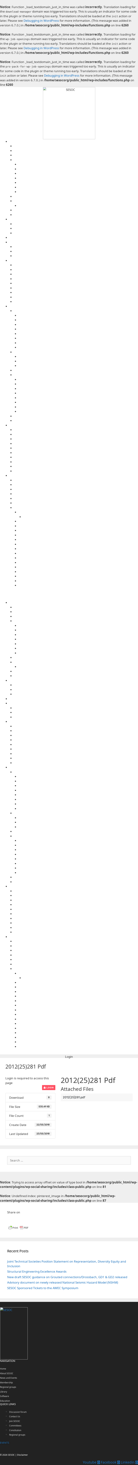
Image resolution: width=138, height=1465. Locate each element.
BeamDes (76, 430)
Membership (6, 1382)
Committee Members (76, 151)
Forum (73, 237)
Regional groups (73, 260)
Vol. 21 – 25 (78, 329)
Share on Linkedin (21, 1220)
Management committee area (78, 187)
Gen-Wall (75, 443)
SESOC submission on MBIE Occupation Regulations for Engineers (78, 402)
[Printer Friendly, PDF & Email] (18, 1229)
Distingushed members (76, 155)
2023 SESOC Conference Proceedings (78, 356)
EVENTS (4, 1442)
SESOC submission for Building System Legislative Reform (78, 398)
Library (74, 306)
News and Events (73, 219)
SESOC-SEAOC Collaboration (76, 247)
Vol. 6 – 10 (78, 343)
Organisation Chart (78, 192)
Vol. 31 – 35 (78, 320)
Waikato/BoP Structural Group (75, 297)
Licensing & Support (76, 466)
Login (50, 1087)
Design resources (73, 475)
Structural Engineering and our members (75, 210)
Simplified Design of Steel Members (78, 581)
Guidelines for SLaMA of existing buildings (78, 540)
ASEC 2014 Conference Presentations (78, 366)
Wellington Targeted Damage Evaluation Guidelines (78, 585)
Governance (76, 160)
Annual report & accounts (78, 164)
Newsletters (75, 370)
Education (5, 1400)
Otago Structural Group (76, 283)
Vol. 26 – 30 (78, 325)
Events (76, 224)
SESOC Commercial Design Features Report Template (78, 562)
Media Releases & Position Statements (76, 228)
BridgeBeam (76, 434)
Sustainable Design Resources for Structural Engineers (76, 503)
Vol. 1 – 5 (78, 347)
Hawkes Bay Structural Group (76, 274)
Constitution (78, 178)
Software (73, 425)
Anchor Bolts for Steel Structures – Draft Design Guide (78, 535)
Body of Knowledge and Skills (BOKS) (78, 379)
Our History (76, 196)
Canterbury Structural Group (75, 270)
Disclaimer (75, 462)
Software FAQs (75, 471)
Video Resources (76, 421)
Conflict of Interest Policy (78, 173)
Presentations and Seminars (76, 416)
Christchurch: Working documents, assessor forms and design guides (78, 384)
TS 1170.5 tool (76, 480)
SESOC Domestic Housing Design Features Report (78, 572)
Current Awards (78, 206)
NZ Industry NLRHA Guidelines (78, 549)
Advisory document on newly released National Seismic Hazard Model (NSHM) (62, 1282)
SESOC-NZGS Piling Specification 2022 (75, 498)
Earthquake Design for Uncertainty (78, 530)
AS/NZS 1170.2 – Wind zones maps (75, 485)
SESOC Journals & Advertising (76, 311)
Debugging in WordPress (41, 20)
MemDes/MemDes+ (76, 448)
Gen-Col (76, 439)
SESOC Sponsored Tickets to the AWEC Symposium (42, 1288)
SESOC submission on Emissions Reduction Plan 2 (78, 411)
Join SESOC (76, 215)
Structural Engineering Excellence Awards (36, 1271)
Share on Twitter (30, 1220)
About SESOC (73, 141)
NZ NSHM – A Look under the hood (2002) (80, 517)
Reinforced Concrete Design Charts (78, 558)
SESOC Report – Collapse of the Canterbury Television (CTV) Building (78, 393)
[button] (69, 1057)
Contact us (76, 146)
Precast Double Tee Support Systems (78, 553)
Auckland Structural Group (76, 265)
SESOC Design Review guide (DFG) (78, 567)
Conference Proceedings (75, 352)
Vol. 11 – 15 (78, 338)
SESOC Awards (76, 201)
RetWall (75, 453)
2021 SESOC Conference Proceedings (78, 361)
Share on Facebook (11, 1220)
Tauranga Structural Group (76, 292)
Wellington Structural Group (76, 302)
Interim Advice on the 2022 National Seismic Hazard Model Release (78, 512)
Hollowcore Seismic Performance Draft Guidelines (78, 544)
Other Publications (76, 375)
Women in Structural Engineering (76, 256)
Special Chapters (74, 242)
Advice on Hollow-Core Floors (75, 494)
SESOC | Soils (76, 457)
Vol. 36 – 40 (78, 315)
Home (3, 1368)
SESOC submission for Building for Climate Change (78, 407)
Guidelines (75, 508)
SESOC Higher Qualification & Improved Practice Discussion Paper (78, 389)
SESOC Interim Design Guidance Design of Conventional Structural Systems (78, 576)
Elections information (78, 183)
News (76, 233)
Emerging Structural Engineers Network (75, 251)
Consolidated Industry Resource (76, 489)
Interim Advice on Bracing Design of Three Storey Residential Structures (78, 521)
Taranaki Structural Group (75, 288)
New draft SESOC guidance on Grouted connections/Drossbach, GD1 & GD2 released (67, 1277)
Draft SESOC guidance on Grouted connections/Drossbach (78, 526)
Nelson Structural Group (76, 279)
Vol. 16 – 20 (78, 334)
